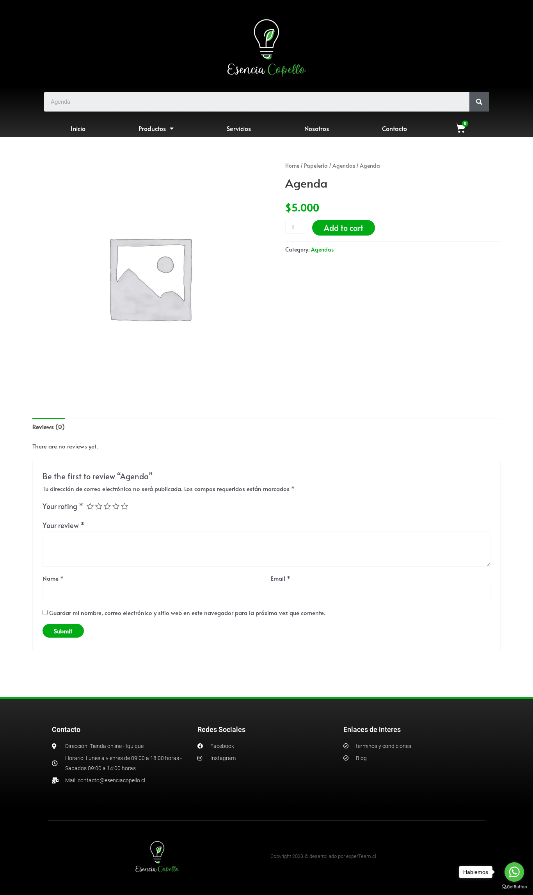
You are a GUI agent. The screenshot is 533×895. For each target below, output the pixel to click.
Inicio (78, 128)
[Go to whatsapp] (514, 872)
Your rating (63, 506)
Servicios (239, 128)
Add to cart (343, 227)
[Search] (479, 102)
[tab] (48, 426)
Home (292, 165)
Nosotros (316, 128)
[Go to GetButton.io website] (514, 887)
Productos (152, 128)
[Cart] (460, 128)
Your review (64, 525)
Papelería (316, 165)
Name (53, 578)
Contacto (394, 128)
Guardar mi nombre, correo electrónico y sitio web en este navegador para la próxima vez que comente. (187, 612)
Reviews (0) (48, 426)
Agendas (343, 165)
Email (281, 578)
